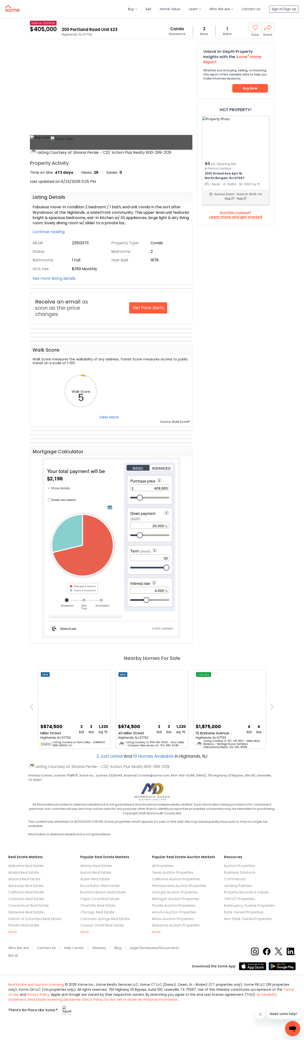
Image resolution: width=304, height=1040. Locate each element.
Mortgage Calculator (58, 451)
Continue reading (49, 231)
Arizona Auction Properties (174, 912)
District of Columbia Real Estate (34, 918)
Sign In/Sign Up (284, 9)
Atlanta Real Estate (96, 865)
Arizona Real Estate (24, 879)
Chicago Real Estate (97, 912)
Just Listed (110, 756)
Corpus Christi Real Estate (102, 925)
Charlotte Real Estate (98, 905)
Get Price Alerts (148, 308)
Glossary (99, 948)
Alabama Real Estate (26, 865)
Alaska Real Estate (23, 872)
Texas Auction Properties (172, 872)
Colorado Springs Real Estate (105, 918)
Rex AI (13, 956)
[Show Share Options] (267, 27)
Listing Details (49, 197)
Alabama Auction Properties (176, 925)
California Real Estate (26, 892)
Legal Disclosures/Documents (154, 948)
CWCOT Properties (239, 898)
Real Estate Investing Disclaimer (54, 999)
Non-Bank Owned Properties (248, 918)
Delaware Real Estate (26, 912)
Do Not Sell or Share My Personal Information (141, 999)
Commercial (234, 879)
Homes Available (154, 756)
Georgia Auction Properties (175, 892)
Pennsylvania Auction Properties (179, 885)
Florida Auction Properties (173, 905)
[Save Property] (255, 27)
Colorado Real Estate (26, 898)
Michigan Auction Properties (175, 898)
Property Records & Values (246, 892)
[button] (132, 9)
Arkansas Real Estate (25, 885)
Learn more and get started (235, 217)
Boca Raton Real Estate (100, 885)
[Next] (270, 707)
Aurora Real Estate (95, 872)
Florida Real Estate (23, 925)
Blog (117, 948)
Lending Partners (238, 885)
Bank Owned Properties (243, 912)
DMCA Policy (92, 999)
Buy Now (250, 88)
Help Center (74, 948)
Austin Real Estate (95, 879)
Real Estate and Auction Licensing (36, 984)
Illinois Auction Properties (173, 918)
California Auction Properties (176, 879)
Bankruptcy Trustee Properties (249, 905)
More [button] (12, 932)
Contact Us (46, 948)
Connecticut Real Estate (28, 905)
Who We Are (18, 948)
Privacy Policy (38, 994)
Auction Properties (239, 865)
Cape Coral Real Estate (99, 898)
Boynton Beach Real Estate (103, 892)
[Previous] (33, 707)
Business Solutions (239, 872)
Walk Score (46, 350)
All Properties (163, 865)
